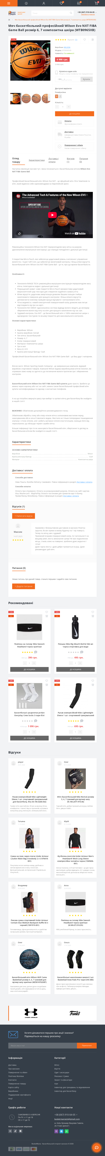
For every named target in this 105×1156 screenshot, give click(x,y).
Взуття (57, 1069)
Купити (86, 79)
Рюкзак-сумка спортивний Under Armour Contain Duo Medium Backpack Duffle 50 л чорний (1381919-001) (29, 922)
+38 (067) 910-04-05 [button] (65, 1114)
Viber (56, 1131)
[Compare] (93, 39)
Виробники (13, 1091)
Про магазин (14, 1069)
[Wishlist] (85, 39)
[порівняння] (47, 616)
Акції (10, 1098)
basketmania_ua (15, 1131)
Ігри (56, 1083)
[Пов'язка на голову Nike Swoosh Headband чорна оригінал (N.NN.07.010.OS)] (29, 627)
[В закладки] (47, 612)
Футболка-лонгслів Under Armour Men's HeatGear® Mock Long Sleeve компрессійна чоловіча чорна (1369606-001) (75, 860)
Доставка (69, 132)
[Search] (71, 13)
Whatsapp (67, 1131)
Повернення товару (17, 1083)
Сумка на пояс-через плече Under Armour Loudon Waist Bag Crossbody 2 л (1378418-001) (29, 858)
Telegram (61, 1131)
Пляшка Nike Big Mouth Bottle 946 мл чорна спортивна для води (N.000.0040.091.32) (75, 647)
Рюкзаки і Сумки (61, 1076)
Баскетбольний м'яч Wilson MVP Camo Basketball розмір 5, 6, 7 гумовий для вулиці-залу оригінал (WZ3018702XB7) (29, 979)
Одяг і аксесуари (61, 1072)
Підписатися (87, 1045)
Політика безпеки (16, 1076)
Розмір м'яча (60, 92)
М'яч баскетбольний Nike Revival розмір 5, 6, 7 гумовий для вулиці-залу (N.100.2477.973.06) (75, 799)
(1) (76, 39)
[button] (43, 3)
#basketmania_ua (10, 1131)
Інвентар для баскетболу (65, 1091)
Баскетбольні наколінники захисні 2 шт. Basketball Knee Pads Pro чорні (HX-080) (75, 978)
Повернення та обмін (17, 1072)
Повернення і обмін (74, 145)
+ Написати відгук (23, 516)
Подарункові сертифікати (19, 1095)
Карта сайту (13, 1087)
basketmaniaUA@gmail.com (67, 1119)
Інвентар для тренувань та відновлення (72, 1087)
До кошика (74, 114)
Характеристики (37, 160)
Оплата (68, 121)
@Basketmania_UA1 (20, 1131)
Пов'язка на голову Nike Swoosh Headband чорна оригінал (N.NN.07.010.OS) (29, 647)
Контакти (12, 1080)
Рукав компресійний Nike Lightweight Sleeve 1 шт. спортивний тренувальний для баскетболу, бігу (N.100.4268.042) (75, 715)
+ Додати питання (23, 586)
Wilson (67, 47)
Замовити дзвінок (88, 14)
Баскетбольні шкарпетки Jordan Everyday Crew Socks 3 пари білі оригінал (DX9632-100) (29, 715)
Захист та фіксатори (63, 1080)
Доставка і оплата (84, 482)
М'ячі (56, 1065)
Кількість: (59, 102)
